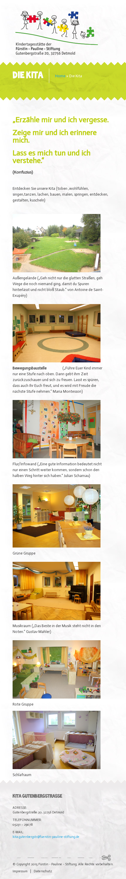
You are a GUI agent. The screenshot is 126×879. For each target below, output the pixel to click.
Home (60, 76)
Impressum (20, 871)
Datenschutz (43, 871)
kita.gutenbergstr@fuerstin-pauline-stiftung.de (46, 837)
